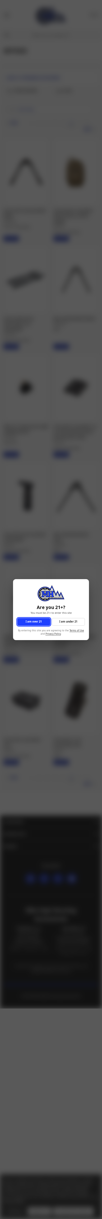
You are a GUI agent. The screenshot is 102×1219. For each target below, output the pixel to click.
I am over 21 (34, 621)
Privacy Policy (53, 633)
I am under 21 (68, 621)
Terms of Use (77, 630)
